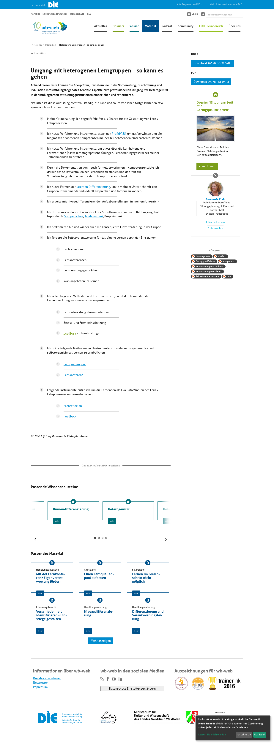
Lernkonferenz (73, 375)
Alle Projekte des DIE (189, 4)
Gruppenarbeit (73, 216)
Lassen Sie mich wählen (212, 734)
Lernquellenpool (75, 364)
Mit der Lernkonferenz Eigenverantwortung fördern (50, 577)
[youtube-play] (114, 679)
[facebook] (107, 679)
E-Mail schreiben (215, 222)
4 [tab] (106, 538)
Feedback (70, 333)
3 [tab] (102, 538)
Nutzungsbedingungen (54, 13)
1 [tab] (95, 538)
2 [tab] (99, 538)
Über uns (234, 25)
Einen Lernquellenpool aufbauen (99, 575)
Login (195, 13)
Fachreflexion (73, 406)
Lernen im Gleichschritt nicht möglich (146, 577)
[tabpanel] (128, 511)
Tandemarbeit (94, 216)
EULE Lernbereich (211, 25)
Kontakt (35, 13)
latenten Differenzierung (93, 187)
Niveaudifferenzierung (98, 612)
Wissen (134, 25)
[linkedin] (120, 679)
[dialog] (233, 728)
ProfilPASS (119, 134)
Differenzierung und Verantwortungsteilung (148, 614)
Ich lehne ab (244, 734)
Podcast (167, 25)
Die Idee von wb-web (47, 678)
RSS (89, 13)
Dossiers (118, 25)
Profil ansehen (215, 228)
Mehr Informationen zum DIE (226, 4)
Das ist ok (259, 734)
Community (185, 25)
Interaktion (50, 44)
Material (150, 25)
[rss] (102, 679)
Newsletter (40, 683)
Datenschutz (77, 13)
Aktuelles (100, 25)
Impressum (40, 687)
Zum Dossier (207, 166)
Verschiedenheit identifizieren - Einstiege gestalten (51, 614)
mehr (57, 521)
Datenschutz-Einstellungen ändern (132, 689)
